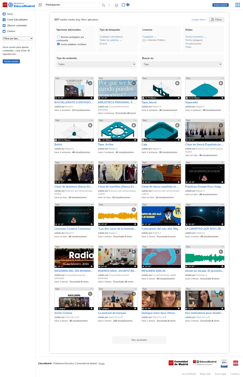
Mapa (205, 374)
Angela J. (113, 233)
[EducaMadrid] (204, 364)
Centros (11, 31)
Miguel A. (156, 107)
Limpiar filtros (199, 19)
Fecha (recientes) (194, 36)
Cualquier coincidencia (111, 36)
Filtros (218, 19)
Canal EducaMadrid (17, 19)
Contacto (234, 374)
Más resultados (139, 340)
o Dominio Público (153, 40)
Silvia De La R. (72, 317)
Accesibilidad (189, 374)
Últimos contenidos (17, 25)
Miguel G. (200, 191)
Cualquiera (147, 36)
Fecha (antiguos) (194, 40)
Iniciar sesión (220, 5)
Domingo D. (202, 275)
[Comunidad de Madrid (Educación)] (178, 364)
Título (188, 47)
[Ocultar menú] (40, 5)
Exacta (103, 43)
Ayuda (101, 363)
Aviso (220, 374)
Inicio (10, 14)
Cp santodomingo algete (164, 275)
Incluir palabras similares (73, 44)
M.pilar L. (69, 107)
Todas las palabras (109, 40)
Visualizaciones (193, 43)
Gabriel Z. (200, 233)
